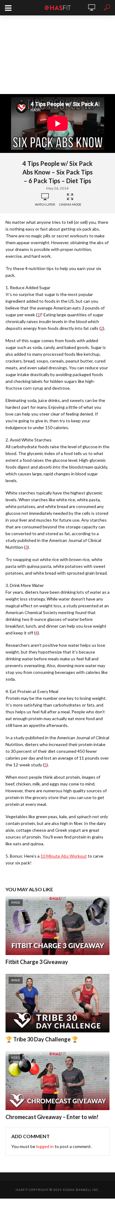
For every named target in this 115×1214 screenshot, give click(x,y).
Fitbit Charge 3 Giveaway (37, 961)
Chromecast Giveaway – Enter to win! (52, 1117)
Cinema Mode (70, 204)
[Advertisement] (57, 54)
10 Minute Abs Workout (63, 856)
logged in (45, 1146)
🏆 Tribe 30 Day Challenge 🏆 (42, 1039)
